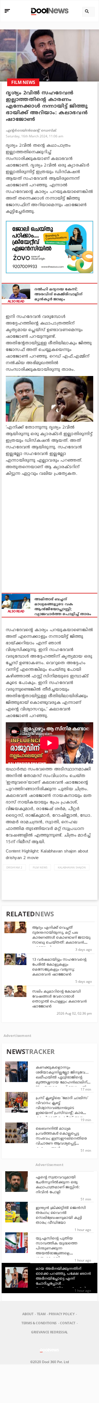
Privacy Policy (61, 1314)
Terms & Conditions (39, 1323)
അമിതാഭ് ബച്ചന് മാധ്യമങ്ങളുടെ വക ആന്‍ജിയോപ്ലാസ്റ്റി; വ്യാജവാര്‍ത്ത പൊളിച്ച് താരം (62, 607)
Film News (40, 867)
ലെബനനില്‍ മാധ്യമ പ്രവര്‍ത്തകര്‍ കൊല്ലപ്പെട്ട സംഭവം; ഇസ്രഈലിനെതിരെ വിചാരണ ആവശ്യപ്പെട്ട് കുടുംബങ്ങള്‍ (61, 1139)
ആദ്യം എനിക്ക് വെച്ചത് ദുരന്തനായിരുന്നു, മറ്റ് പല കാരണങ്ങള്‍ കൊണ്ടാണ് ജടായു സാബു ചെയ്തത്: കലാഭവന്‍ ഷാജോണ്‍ (61, 938)
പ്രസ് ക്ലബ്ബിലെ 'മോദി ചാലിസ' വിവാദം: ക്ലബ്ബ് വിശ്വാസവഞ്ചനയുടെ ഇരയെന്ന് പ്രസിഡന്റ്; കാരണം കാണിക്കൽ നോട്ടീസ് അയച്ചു (62, 1108)
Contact (67, 1323)
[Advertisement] (49, 247)
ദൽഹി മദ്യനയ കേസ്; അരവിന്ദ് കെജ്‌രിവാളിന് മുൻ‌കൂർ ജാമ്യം (58, 294)
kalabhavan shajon (72, 867)
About (27, 1314)
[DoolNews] (49, 10)
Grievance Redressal (49, 1332)
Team (41, 1314)
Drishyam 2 (14, 867)
